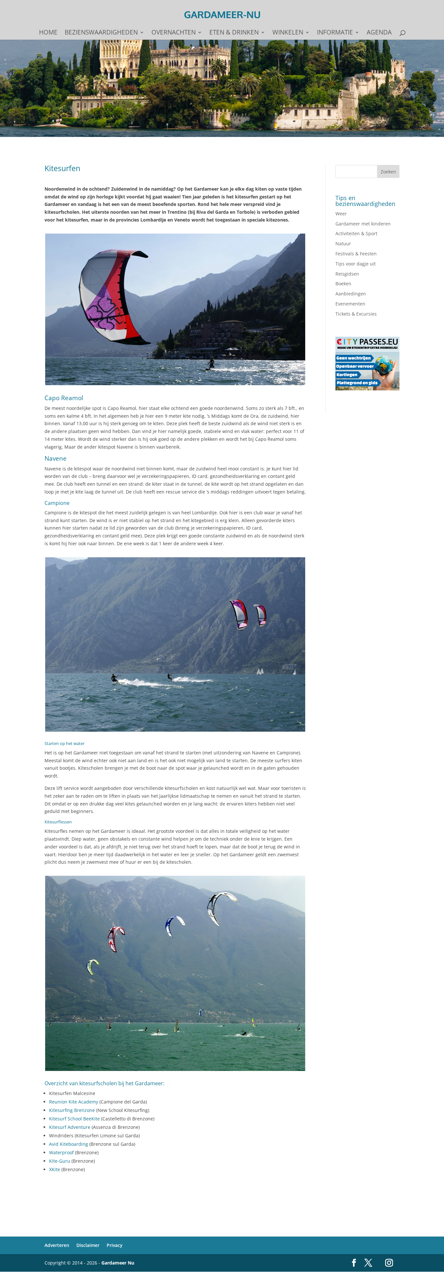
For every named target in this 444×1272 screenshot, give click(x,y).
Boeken (343, 283)
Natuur (343, 243)
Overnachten (173, 33)
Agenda (379, 33)
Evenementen (350, 304)
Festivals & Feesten (356, 253)
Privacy (115, 1245)
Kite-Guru (59, 1161)
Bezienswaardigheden (101, 33)
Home (48, 33)
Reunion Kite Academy (73, 1102)
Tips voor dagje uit (355, 264)
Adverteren (57, 1245)
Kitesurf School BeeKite (74, 1119)
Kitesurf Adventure (69, 1127)
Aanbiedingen (350, 294)
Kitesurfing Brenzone (72, 1110)
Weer (341, 213)
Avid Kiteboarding (68, 1144)
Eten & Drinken (234, 33)
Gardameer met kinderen (363, 224)
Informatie (335, 33)
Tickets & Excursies (356, 314)
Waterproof (61, 1152)
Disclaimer (87, 1245)
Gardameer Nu (117, 1263)
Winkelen (287, 33)
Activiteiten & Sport (356, 233)
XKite (54, 1169)
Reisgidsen (347, 274)
